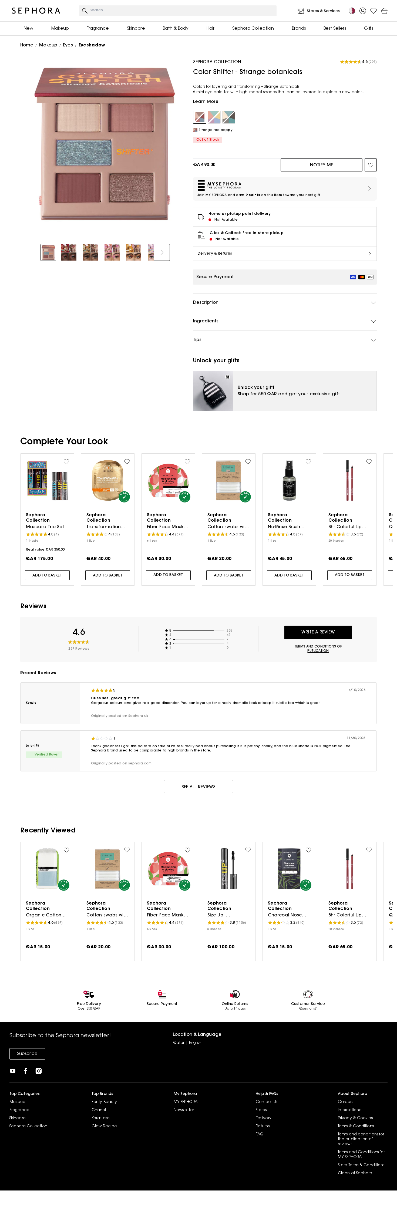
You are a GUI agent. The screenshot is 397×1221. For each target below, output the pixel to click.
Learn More (205, 102)
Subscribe (27, 1054)
